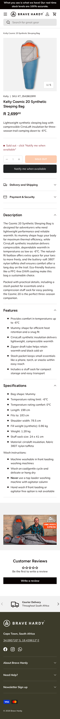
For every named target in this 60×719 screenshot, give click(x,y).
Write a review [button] (30, 580)
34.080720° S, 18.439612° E (21, 640)
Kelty (6, 96)
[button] (54, 14)
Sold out (41, 159)
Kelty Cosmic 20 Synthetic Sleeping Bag (21, 33)
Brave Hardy (16, 711)
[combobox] (30, 22)
